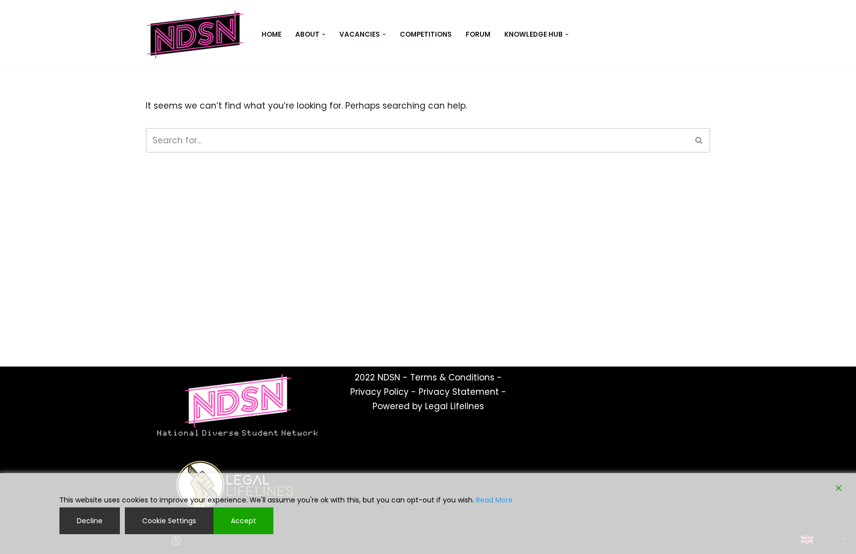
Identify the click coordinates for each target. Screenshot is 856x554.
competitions (426, 34)
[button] (323, 34)
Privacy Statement (459, 392)
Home (271, 34)
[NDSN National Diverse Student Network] (195, 34)
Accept (243, 521)
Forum (478, 34)
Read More (494, 500)
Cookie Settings (169, 521)
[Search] (699, 140)
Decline (90, 521)
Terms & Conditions (452, 377)
